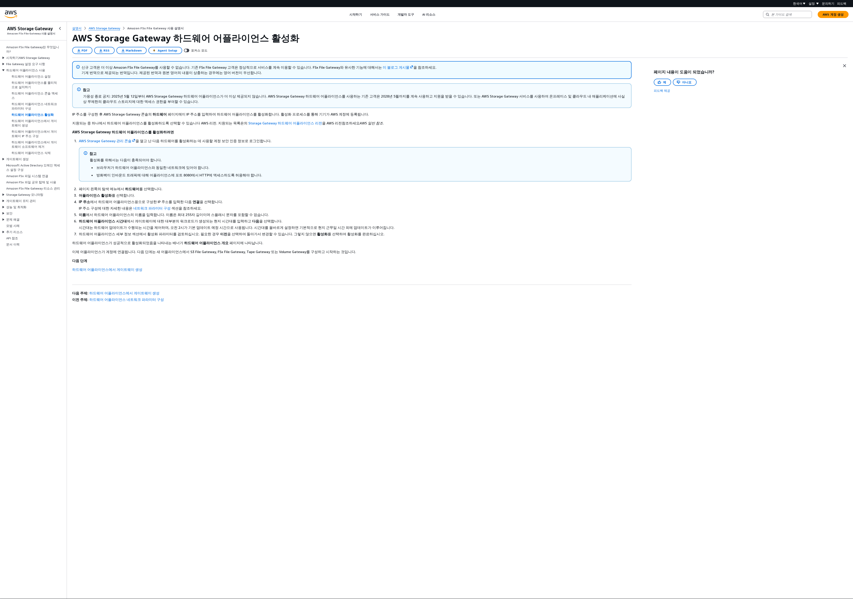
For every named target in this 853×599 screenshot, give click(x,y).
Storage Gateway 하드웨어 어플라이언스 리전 (285, 123)
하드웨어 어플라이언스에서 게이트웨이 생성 (107, 269)
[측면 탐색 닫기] (60, 28)
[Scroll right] (438, 14)
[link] (155, 28)
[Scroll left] (346, 14)
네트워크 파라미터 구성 (152, 208)
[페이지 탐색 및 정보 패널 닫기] (844, 65)
